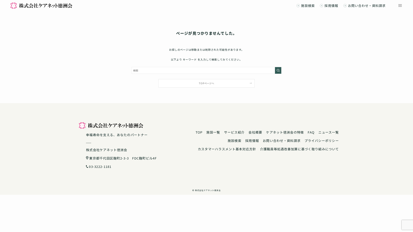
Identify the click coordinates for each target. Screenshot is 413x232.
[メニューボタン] (400, 6)
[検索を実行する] (278, 70)
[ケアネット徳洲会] (41, 6)
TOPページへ (206, 83)
